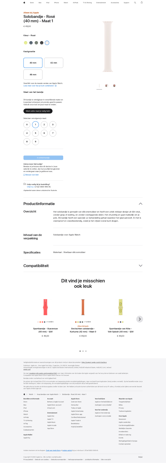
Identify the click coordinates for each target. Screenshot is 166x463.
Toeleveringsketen (125, 411)
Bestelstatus (75, 423)
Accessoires (27, 427)
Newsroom (122, 419)
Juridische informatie (92, 459)
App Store (50, 428)
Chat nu (31, 187)
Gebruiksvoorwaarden (58, 459)
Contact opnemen (125, 444)
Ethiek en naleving (125, 435)
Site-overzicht (106, 459)
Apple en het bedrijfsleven (103, 402)
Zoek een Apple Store (53, 450)
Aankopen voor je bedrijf (103, 405)
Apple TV (50, 419)
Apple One (50, 416)
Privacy (121, 408)
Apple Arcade (51, 425)
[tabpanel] (108, 46)
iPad (24, 408)
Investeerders (123, 431)
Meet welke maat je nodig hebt (38, 111)
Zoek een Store (76, 402)
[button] (135, 2)
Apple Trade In (76, 420)
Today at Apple (76, 408)
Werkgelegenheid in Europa (128, 441)
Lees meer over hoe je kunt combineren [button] (38, 86)
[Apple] (24, 394)
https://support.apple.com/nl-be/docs (94, 362)
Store (25, 402)
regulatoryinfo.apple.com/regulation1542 (43, 373)
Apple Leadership (124, 422)
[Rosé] (47, 43)
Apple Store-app (76, 414)
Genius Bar (75, 405)
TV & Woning (27, 420)
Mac (24, 405)
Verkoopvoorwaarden (75, 459)
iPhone (25, 411)
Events (121, 438)
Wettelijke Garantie (125, 428)
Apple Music (51, 422)
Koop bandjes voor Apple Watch (47, 394)
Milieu (121, 405)
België (140, 457)
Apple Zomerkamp (77, 411)
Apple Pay (26, 438)
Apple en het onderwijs (102, 413)
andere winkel (67, 450)
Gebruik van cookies (42, 459)
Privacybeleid (28, 459)
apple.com (27, 369)
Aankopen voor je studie (103, 416)
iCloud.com (51, 408)
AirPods (26, 417)
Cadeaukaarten (28, 430)
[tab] (99, 86)
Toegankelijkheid (124, 402)
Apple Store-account (54, 405)
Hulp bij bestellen (77, 427)
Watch (31, 394)
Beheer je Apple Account (55, 402)
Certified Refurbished (78, 417)
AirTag (25, 423)
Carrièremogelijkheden (126, 425)
